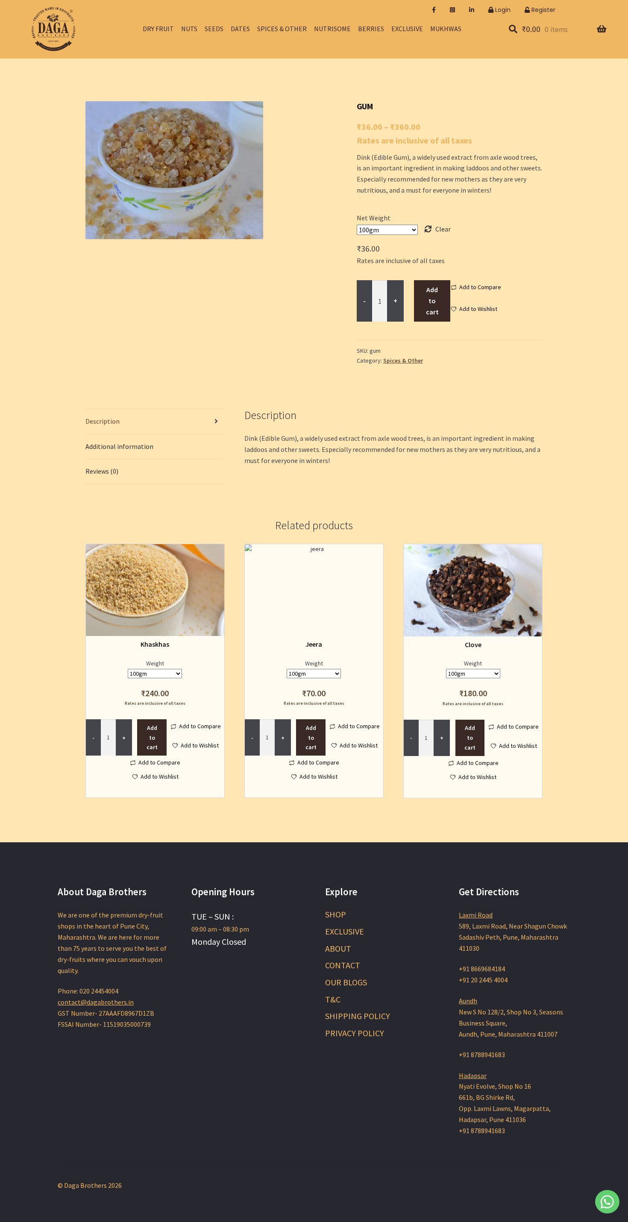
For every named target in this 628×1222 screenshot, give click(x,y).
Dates (240, 28)
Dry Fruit (158, 28)
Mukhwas (445, 28)
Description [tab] (102, 421)
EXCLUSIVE (344, 931)
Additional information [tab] (119, 446)
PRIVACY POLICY (354, 1033)
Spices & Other (282, 28)
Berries (371, 28)
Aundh (468, 1000)
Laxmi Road (476, 915)
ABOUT (338, 948)
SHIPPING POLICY (357, 1016)
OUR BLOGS (346, 982)
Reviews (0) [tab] (101, 471)
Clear (443, 229)
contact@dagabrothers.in (96, 1002)
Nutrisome (332, 28)
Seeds (214, 28)
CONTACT (342, 965)
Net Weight (373, 218)
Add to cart (432, 300)
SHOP (335, 914)
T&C (332, 999)
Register (542, 10)
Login (502, 10)
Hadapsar (473, 1075)
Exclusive (407, 28)
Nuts (189, 28)
